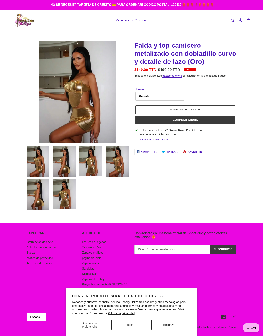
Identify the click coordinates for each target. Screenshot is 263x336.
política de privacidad (40, 258)
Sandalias (88, 268)
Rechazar (169, 324)
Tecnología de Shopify (224, 327)
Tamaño (140, 89)
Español (35, 317)
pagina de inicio (91, 258)
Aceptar (129, 324)
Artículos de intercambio (42, 247)
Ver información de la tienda (154, 139)
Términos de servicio (40, 263)
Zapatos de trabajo (93, 279)
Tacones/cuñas (91, 247)
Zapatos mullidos (92, 252)
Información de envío (40, 242)
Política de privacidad (121, 313)
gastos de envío (172, 75)
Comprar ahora (185, 120)
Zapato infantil (90, 263)
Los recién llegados (94, 242)
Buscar (31, 252)
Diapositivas (89, 273)
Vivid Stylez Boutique (201, 327)
